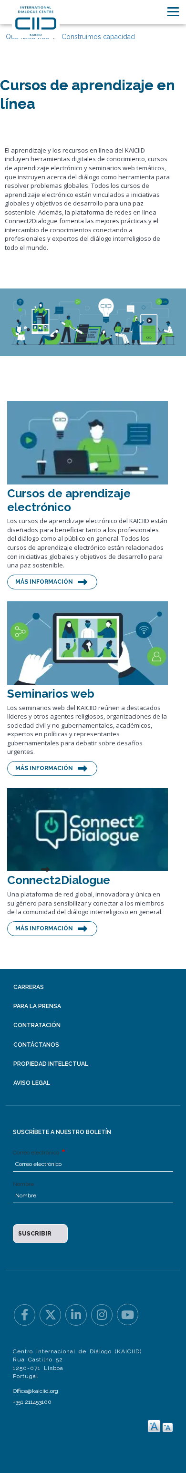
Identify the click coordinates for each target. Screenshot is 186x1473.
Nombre (23, 1184)
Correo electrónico (37, 1152)
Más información (44, 581)
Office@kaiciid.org (35, 1391)
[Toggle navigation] (173, 12)
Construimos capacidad (98, 37)
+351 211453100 (32, 1402)
